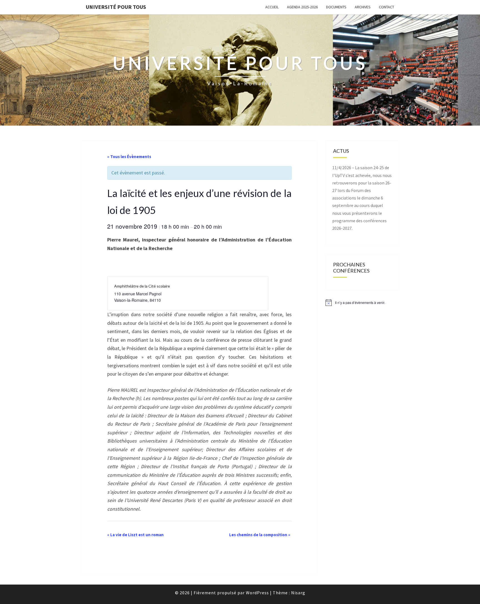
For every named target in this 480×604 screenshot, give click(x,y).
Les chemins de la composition (259, 534)
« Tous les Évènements (129, 156)
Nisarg (298, 592)
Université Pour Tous (116, 6)
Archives (363, 6)
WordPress (257, 592)
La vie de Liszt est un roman (135, 534)
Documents (336, 6)
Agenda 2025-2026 (302, 6)
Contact (386, 6)
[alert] (362, 302)
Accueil (272, 6)
